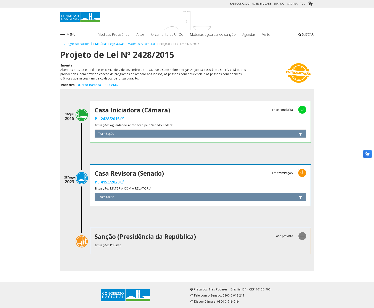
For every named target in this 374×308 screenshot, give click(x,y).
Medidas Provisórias (113, 34)
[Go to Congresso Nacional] (80, 17)
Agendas (249, 34)
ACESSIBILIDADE (261, 3)
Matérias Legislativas (109, 44)
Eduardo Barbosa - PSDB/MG (97, 85)
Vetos (140, 34)
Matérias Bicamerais (141, 44)
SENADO (279, 3)
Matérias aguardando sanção (213, 34)
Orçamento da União (167, 34)
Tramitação (106, 133)
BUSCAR (307, 34)
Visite (266, 34)
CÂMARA (292, 3)
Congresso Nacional (78, 44)
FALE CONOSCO (240, 3)
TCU (302, 3)
